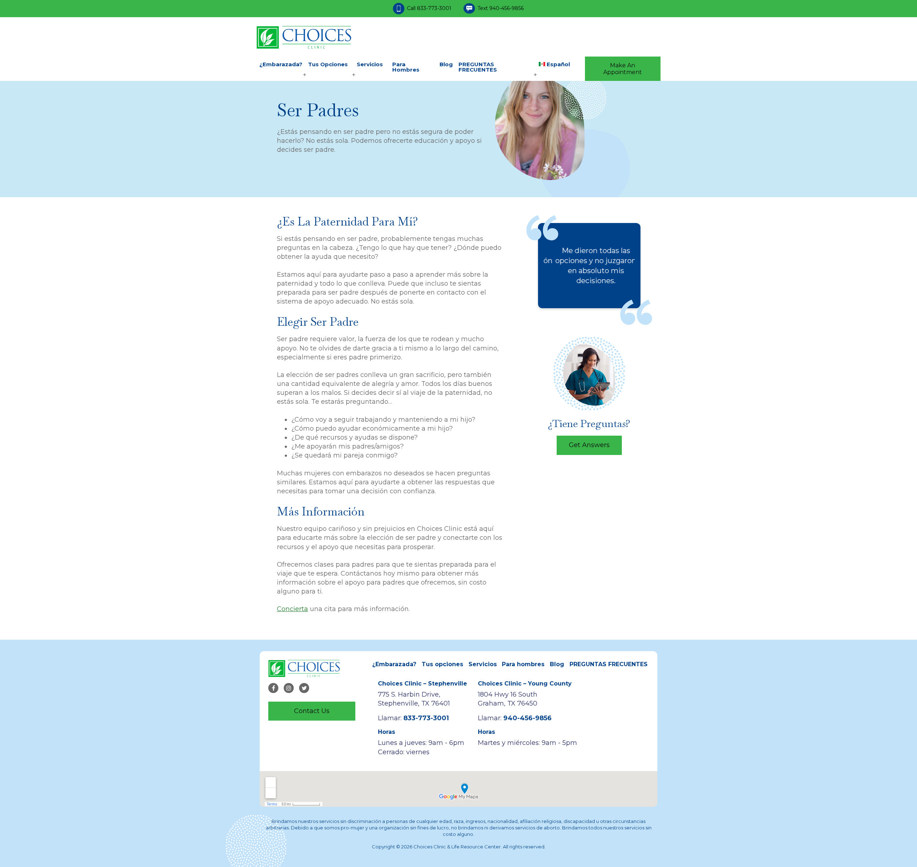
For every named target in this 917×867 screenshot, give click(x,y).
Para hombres (405, 67)
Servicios (370, 64)
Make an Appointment (622, 69)
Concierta (292, 609)
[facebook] (273, 688)
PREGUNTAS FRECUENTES (477, 67)
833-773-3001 (435, 8)
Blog (446, 64)
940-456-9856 (506, 8)
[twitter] (304, 688)
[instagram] (289, 688)
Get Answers (589, 445)
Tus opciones (328, 64)
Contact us (312, 711)
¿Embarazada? (280, 64)
